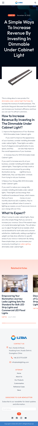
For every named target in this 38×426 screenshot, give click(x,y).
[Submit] (19, 413)
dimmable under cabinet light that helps (16, 101)
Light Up (4, 317)
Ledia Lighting (25, 244)
